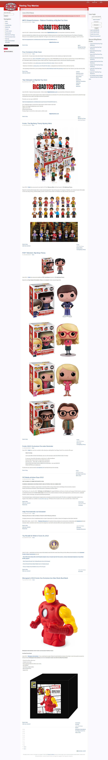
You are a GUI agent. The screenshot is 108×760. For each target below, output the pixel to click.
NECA (77, 78)
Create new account (94, 34)
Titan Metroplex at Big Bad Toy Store (34, 80)
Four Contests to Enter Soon (32, 52)
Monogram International (80, 729)
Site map (7, 38)
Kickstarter (79, 527)
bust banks (77, 722)
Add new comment (26, 72)
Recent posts (8, 33)
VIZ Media (80, 505)
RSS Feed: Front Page (10, 34)
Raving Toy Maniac (51, 754)
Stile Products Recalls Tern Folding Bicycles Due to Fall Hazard (36, 561)
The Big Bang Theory (81, 249)
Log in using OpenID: (96, 16)
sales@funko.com (41, 467)
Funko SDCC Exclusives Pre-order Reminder (37, 446)
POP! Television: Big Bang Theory (33, 253)
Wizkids (77, 84)
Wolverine (78, 86)
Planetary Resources (81, 529)
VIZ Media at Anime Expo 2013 (32, 477)
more (90, 79)
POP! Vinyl (79, 443)
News (101, 2)
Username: (96, 21)
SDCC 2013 (78, 475)
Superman (78, 83)
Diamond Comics (79, 73)
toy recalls (80, 571)
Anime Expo (81, 502)
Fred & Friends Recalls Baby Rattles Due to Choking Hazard (36, 564)
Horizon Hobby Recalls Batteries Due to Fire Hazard (34, 566)
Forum (88, 2)
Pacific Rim (78, 79)
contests (78, 71)
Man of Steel (78, 76)
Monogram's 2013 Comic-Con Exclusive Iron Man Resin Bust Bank (45, 578)
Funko (78, 244)
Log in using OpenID (94, 30)
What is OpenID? (96, 19)
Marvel (76, 727)
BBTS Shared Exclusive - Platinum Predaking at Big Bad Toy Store (45, 20)
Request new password (95, 36)
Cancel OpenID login (94, 32)
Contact (7, 29)
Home (23, 9)
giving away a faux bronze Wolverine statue (45, 63)
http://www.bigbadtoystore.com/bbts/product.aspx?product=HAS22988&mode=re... (40, 39)
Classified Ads (8, 25)
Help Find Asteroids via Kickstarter (34, 512)
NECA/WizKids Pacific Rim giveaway (55, 68)
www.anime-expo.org (43, 498)
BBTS (79, 45)
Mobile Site (94, 2)
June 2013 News (81, 48)
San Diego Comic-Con (81, 474)
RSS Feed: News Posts (10, 36)
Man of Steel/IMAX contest (38, 58)
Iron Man (77, 724)
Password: (96, 24)
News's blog (25, 45)
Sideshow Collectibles (81, 81)
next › (25, 746)
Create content (8, 31)
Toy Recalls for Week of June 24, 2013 (35, 536)
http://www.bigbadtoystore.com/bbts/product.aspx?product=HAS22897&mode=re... (40, 101)
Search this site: (7, 12)
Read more (24, 504)
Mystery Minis (79, 248)
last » (25, 748)
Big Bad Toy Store (82, 47)
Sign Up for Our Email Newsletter (10, 41)
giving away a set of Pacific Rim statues (42, 65)
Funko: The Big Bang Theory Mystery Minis (37, 123)
